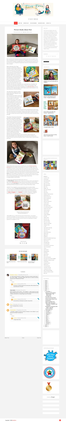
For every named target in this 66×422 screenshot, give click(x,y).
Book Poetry (46, 192)
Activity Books (46, 179)
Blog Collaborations (47, 185)
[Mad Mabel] (52, 164)
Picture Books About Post (51, 299)
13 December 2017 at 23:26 (21, 310)
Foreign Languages (47, 214)
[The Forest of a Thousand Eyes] (52, 162)
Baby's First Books (47, 183)
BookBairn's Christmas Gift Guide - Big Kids (51, 307)
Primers (45, 248)
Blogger (53, 397)
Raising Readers (46, 251)
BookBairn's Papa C (14, 274)
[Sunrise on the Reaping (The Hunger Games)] (48, 168)
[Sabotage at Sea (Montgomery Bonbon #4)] (50, 162)
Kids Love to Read (47, 221)
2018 (46, 288)
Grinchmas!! (48, 300)
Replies (13, 281)
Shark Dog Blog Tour (50, 301)
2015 (46, 326)
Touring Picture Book (47, 268)
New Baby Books (46, 242)
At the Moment (46, 182)
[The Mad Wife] (54, 168)
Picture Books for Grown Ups (49, 245)
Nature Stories (46, 240)
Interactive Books (47, 220)
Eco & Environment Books (48, 207)
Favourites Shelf (46, 211)
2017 (46, 290)
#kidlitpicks (45, 176)
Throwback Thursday (47, 267)
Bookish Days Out (47, 195)
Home (23, 337)
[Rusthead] (48, 162)
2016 (46, 325)
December (48, 291)
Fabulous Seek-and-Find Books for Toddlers (51, 82)
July (47, 315)
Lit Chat (45, 226)
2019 (46, 287)
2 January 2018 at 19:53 (21, 283)
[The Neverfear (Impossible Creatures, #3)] (52, 168)
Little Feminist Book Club (48, 227)
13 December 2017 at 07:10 (20, 290)
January (47, 323)
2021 (46, 284)
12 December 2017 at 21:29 (23, 274)
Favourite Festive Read (50, 297)
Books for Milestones (47, 198)
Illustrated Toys (46, 218)
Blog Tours (45, 186)
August (47, 314)
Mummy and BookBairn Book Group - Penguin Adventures (50, 97)
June (47, 317)
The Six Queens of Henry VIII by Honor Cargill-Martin (50, 135)
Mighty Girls (46, 235)
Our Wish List (48, 296)
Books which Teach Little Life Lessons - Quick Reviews (49, 112)
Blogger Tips (46, 188)
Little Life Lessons (47, 229)
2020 (46, 286)
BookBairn (15, 299)
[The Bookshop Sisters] (45, 165)
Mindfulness (46, 236)
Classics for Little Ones (47, 201)
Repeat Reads (46, 254)
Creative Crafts (46, 202)
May (47, 318)
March (47, 321)
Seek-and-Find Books (47, 257)
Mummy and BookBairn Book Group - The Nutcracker (50, 294)
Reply (11, 280)
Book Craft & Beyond (47, 189)
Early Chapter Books (47, 205)
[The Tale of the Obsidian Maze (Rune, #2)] (46, 165)
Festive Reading (48, 309)
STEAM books (46, 261)
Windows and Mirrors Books (48, 271)
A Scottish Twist (46, 177)
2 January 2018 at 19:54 (21, 318)
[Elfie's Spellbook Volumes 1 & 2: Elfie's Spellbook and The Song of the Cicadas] (56, 162)
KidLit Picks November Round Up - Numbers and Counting (51, 304)
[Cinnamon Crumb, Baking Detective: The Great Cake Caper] (45, 162)
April (47, 319)
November (48, 310)
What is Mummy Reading (48, 270)
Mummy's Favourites (47, 239)
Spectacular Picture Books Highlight (50, 258)
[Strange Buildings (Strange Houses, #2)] (50, 168)
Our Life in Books (46, 243)
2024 (46, 280)
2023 (46, 282)
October (48, 311)
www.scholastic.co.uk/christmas (14, 177)
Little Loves (46, 230)
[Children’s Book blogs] (49, 387)
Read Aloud (45, 252)
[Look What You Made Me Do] (46, 162)
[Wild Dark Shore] (56, 168)
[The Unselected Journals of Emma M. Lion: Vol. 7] (54, 162)
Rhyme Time (46, 255)
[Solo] (45, 168)
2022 (46, 283)
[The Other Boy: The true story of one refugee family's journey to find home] (50, 165)
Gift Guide (45, 216)
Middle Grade (46, 233)
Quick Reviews (46, 249)
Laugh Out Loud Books (47, 223)
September (48, 313)
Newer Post (7, 337)
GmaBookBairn (13, 310)
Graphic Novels (46, 217)
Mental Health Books (47, 232)
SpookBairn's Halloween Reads (49, 260)
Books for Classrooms (47, 196)
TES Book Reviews (47, 265)
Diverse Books (46, 204)
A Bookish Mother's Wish (49, 127)
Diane (11, 304)
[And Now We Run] (46, 168)
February (48, 322)
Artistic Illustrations (47, 180)
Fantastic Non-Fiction (47, 208)
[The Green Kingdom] (54, 165)
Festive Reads (46, 213)
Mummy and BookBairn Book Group (50, 238)
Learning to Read (46, 224)
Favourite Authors (47, 210)
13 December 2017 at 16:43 (18, 304)
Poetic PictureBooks (47, 246)
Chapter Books (46, 199)
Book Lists (45, 191)
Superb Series (46, 264)
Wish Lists (45, 273)
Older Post (39, 337)
